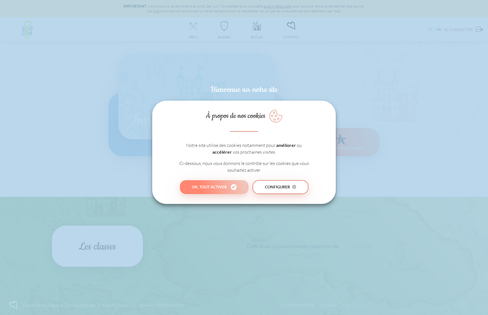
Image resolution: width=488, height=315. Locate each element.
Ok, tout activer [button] (209, 186)
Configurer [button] (277, 186)
